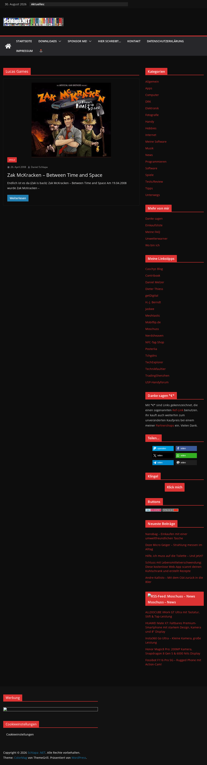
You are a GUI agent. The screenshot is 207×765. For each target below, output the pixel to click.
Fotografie (152, 115)
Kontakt (133, 41)
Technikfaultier (155, 369)
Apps (148, 88)
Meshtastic (152, 315)
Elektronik (152, 108)
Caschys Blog (154, 269)
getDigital (151, 295)
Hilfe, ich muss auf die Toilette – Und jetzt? (174, 556)
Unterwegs (152, 195)
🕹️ (41, 51)
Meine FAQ (152, 232)
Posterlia (151, 349)
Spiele (12, 159)
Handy (149, 121)
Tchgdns (151, 355)
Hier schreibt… (109, 41)
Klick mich (174, 487)
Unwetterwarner (156, 238)
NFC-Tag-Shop (154, 342)
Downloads (47, 41)
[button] (59, 41)
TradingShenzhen (157, 375)
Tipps (149, 188)
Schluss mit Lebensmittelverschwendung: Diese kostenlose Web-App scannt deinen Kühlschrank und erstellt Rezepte (173, 567)
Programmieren (156, 161)
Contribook (152, 275)
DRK (148, 101)
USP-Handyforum (157, 382)
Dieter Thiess (154, 289)
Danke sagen (154, 218)
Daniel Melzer (154, 282)
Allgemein (152, 81)
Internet (150, 135)
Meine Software (156, 141)
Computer (152, 95)
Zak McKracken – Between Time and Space (54, 175)
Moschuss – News (162, 602)
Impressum (24, 51)
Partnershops (165, 425)
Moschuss (152, 329)
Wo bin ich (152, 245)
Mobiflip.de (153, 322)
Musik (149, 148)
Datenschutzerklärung (165, 41)
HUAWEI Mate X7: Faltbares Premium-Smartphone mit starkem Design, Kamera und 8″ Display (173, 627)
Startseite (24, 41)
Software (151, 168)
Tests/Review (154, 181)
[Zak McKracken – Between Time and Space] (71, 120)
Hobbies (150, 128)
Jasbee (149, 309)
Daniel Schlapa (39, 167)
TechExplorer (154, 362)
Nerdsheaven (154, 335)
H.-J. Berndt (153, 302)
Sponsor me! (77, 41)
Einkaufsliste (154, 225)
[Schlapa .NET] (8, 46)
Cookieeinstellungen (20, 734)
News (149, 155)
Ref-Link (177, 410)
